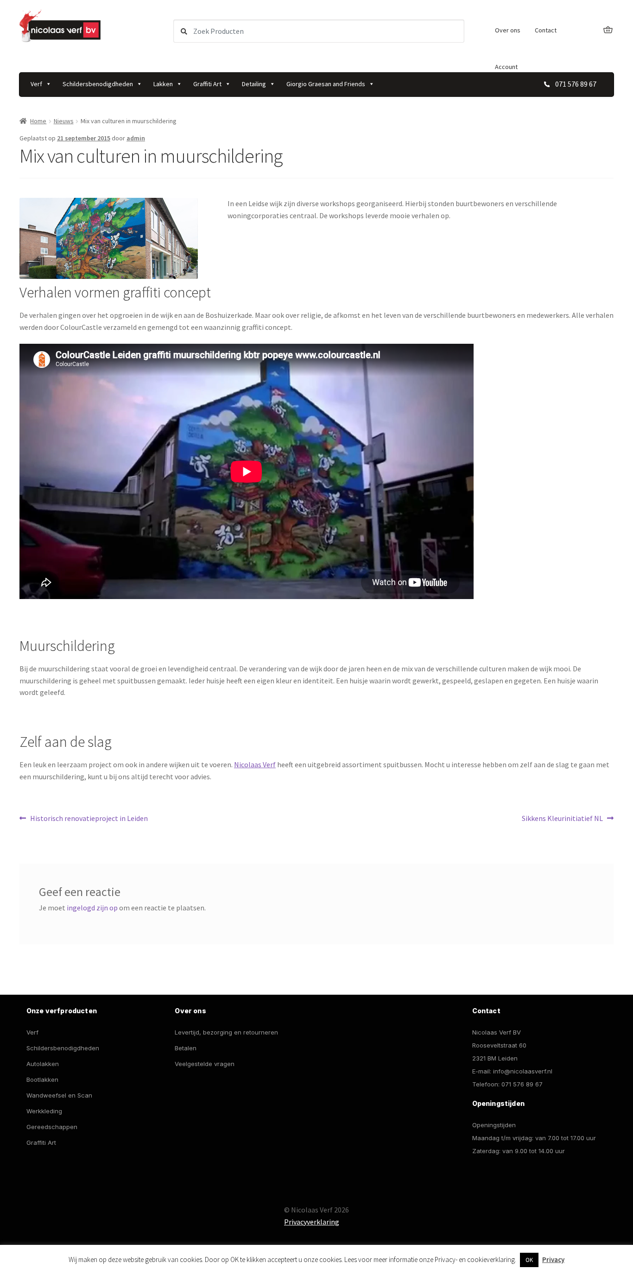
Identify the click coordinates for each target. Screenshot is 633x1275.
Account (506, 67)
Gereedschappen (51, 1126)
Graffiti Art (207, 84)
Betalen (185, 1048)
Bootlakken (42, 1079)
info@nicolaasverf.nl (522, 1071)
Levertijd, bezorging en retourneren (226, 1032)
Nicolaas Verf (255, 764)
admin (136, 138)
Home (38, 121)
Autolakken (42, 1063)
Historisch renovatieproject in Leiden (89, 819)
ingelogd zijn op (92, 907)
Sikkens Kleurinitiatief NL (562, 819)
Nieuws (64, 121)
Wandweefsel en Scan (59, 1095)
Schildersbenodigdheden (98, 84)
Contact (546, 30)
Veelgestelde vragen (204, 1063)
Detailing (254, 84)
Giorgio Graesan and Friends (325, 84)
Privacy (553, 1259)
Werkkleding (44, 1111)
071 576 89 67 (522, 1084)
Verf (36, 84)
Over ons (507, 30)
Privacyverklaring (311, 1221)
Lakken (163, 84)
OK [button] (529, 1260)
